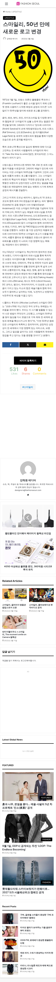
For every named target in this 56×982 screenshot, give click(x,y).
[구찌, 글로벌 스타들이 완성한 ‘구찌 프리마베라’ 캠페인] (10, 918)
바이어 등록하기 (28, 360)
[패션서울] (28, 3)
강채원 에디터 (12, 39)
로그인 (23, 660)
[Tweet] (27, 344)
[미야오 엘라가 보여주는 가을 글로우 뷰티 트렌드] (10, 931)
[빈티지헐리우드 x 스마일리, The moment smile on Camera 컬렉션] (14, 622)
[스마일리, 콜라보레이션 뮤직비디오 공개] (41, 595)
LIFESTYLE (17, 12)
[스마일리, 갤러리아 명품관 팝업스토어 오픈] (14, 595)
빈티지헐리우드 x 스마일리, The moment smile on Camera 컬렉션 (14, 634)
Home (8, 12)
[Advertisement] (28, 426)
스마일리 (28, 387)
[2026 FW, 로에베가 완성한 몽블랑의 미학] (10, 944)
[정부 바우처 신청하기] (45, 344)
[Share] (10, 344)
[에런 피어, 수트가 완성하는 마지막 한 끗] (10, 956)
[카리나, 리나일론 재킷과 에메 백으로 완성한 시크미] (10, 969)
